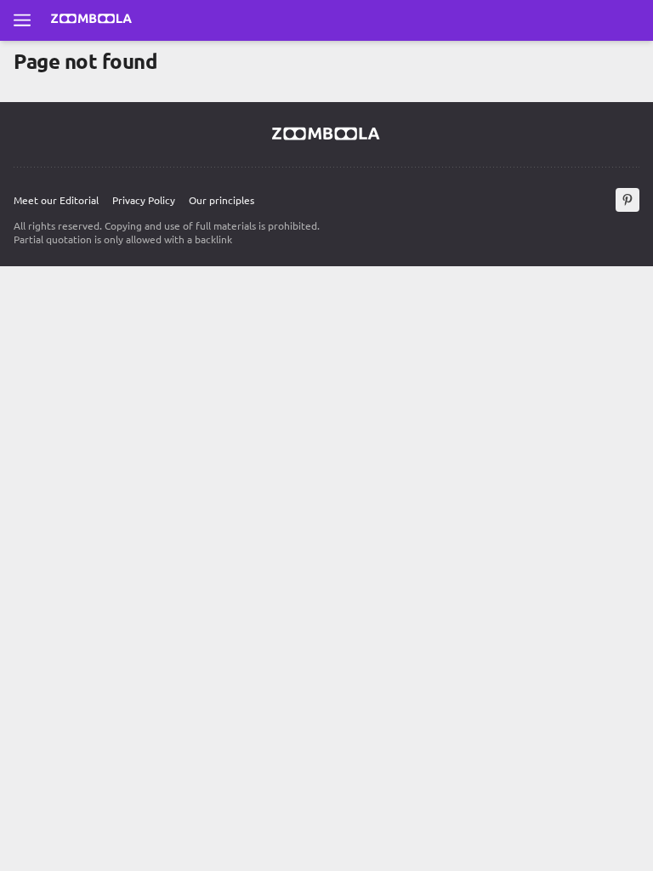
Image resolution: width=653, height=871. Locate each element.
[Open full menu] (22, 20)
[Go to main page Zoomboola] (92, 20)
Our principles (221, 200)
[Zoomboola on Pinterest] (627, 200)
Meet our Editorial (56, 200)
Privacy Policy (143, 200)
